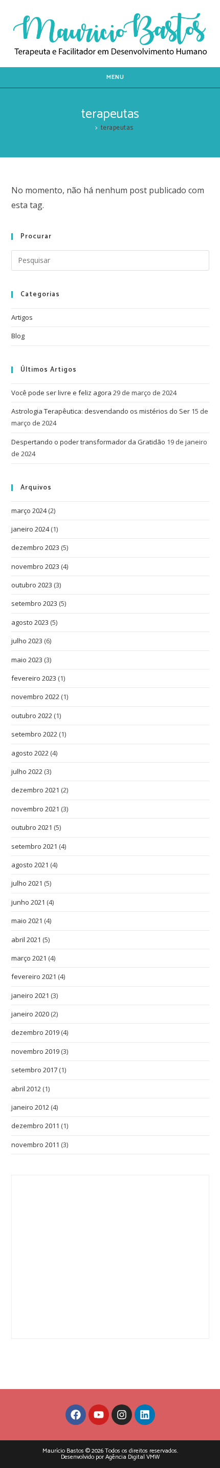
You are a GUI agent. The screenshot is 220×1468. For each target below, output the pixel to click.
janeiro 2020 (30, 1013)
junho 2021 (28, 902)
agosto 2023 (30, 622)
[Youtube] (99, 1414)
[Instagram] (122, 1414)
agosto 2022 (30, 753)
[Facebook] (75, 1414)
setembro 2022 (34, 734)
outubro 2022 (31, 715)
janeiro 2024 (30, 529)
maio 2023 (26, 659)
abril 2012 (26, 1088)
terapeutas (117, 128)
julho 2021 (26, 883)
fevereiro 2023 (33, 678)
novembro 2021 (35, 808)
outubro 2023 (31, 584)
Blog (18, 335)
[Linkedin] (145, 1414)
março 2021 (29, 958)
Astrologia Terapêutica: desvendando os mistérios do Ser (100, 411)
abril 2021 (26, 939)
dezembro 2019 (35, 1032)
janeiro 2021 (30, 995)
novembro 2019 (35, 1051)
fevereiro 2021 (33, 976)
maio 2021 (26, 920)
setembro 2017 (34, 1069)
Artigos (22, 317)
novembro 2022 (35, 696)
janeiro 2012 (30, 1107)
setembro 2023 (34, 603)
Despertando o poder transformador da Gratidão (88, 441)
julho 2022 (26, 771)
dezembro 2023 (35, 547)
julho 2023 (26, 640)
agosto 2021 (30, 864)
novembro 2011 (35, 1144)
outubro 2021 (31, 827)
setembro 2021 (34, 846)
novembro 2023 (35, 566)
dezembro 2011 (35, 1125)
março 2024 (29, 510)
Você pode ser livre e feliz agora (61, 392)
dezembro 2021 (35, 789)
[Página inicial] (90, 128)
